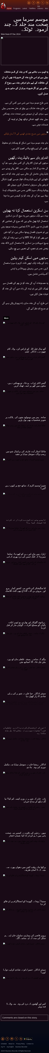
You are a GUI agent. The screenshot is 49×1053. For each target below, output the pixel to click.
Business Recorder (21, 1047)
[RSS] (47, 3)
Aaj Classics (40, 7)
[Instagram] (38, 3)
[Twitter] (42, 3)
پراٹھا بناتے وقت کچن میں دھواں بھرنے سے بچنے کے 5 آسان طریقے (26, 868)
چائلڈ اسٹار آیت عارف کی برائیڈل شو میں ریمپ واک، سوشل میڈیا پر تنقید (26, 453)
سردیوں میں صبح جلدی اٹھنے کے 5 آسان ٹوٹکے (25, 133)
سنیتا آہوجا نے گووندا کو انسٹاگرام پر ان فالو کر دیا (25, 902)
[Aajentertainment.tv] (3, 5)
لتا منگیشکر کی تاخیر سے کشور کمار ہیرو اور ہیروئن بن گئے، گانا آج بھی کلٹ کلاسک (25, 589)
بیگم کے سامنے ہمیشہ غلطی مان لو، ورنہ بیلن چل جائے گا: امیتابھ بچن (26, 660)
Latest (24, 8)
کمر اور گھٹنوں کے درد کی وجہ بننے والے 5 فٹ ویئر (26, 1005)
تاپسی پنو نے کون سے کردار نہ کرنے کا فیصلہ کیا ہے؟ (26, 521)
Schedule (4, 1044)
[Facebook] (33, 3)
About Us (11, 1044)
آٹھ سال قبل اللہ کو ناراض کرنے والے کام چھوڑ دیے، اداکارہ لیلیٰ (26, 350)
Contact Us (30, 1044)
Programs (17, 8)
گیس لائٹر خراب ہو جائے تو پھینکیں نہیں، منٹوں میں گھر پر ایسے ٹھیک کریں (26, 384)
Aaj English (10, 1047)
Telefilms (32, 8)
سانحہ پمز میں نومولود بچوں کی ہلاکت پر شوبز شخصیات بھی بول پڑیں (25, 418)
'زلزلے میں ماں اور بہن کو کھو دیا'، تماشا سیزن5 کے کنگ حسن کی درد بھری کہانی (26, 555)
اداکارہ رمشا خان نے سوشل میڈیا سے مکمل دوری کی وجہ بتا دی (25, 766)
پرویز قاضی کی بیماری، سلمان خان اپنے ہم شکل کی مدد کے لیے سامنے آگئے (25, 937)
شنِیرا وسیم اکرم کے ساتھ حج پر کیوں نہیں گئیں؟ (25, 487)
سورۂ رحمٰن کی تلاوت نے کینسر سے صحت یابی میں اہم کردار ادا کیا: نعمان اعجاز (25, 834)
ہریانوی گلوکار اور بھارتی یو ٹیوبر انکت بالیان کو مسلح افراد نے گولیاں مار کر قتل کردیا (26, 625)
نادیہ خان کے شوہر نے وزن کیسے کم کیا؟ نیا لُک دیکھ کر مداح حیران (25, 800)
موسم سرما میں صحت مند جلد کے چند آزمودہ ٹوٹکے (26, 23)
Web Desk (5, 34)
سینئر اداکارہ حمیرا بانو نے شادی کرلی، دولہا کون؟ (24, 971)
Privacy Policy (20, 1044)
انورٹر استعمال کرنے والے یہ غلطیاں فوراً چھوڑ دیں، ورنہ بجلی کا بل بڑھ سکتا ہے (24, 730)
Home (9, 8)
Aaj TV (3, 1047)
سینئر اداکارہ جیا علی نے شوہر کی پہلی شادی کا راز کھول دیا (26, 695)
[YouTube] (29, 3)
